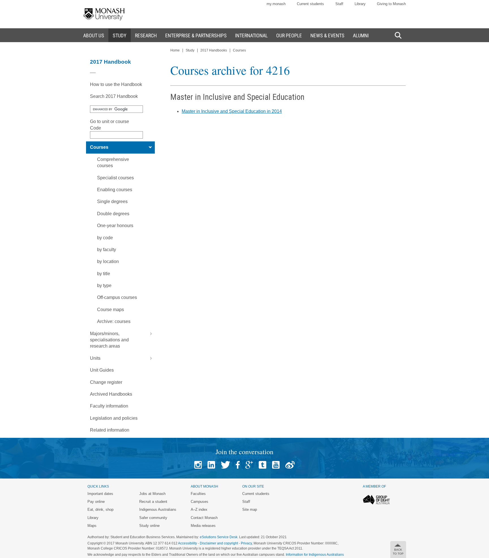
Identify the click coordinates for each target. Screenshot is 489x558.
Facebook (238, 465)
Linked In (211, 465)
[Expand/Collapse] (149, 147)
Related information (109, 430)
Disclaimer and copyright (219, 543)
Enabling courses (114, 189)
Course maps (110, 309)
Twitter (225, 465)
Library (360, 4)
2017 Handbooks (213, 50)
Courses (99, 147)
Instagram (198, 465)
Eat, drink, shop (100, 509)
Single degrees (112, 201)
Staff (339, 4)
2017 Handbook (110, 62)
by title (103, 273)
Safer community (153, 518)
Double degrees (113, 213)
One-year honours (115, 225)
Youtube (276, 465)
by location (108, 261)
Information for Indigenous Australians (315, 555)
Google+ (249, 465)
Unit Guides (102, 370)
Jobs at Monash (152, 494)
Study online (149, 525)
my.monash (276, 4)
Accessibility (187, 543)
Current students (310, 4)
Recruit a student (153, 501)
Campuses (199, 501)
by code (105, 237)
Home (175, 50)
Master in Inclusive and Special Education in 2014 (232, 111)
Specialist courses (115, 177)
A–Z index (199, 509)
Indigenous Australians (157, 509)
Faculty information (109, 406)
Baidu (290, 465)
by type (104, 285)
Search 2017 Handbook (114, 96)
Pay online (96, 501)
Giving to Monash (391, 4)
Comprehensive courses (113, 162)
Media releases (203, 525)
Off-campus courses (117, 297)
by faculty (106, 249)
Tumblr (262, 465)
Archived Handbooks (111, 394)
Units (95, 358)
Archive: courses (113, 321)
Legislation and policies (114, 418)
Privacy (246, 543)
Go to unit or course (109, 121)
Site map (249, 509)
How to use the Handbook (116, 84)
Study (190, 50)
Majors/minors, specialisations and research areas (109, 340)
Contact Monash (204, 518)
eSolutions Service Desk (218, 537)
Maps (91, 525)
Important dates (100, 494)
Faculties (198, 494)
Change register (106, 382)
